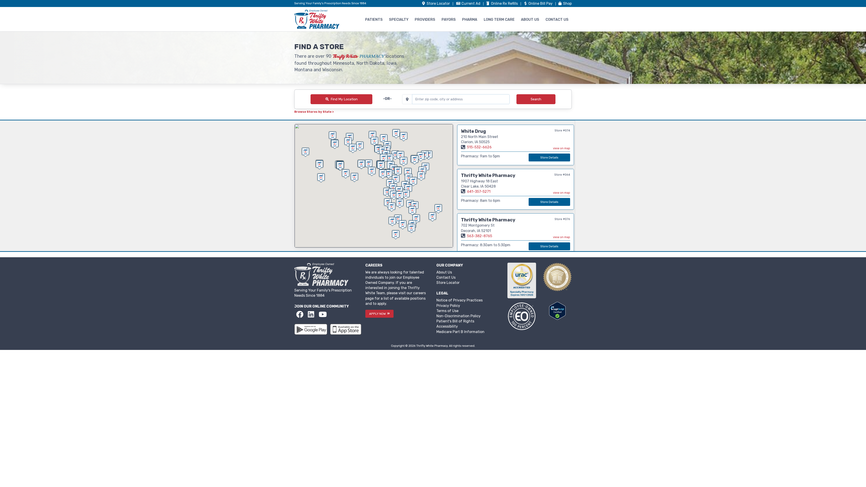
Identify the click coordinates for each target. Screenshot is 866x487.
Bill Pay (540, 3)
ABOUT (530, 19)
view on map (561, 148)
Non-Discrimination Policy (458, 316)
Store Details (549, 157)
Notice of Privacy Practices (459, 300)
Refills (505, 3)
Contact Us (446, 277)
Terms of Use (447, 311)
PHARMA (469, 19)
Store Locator (448, 282)
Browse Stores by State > (314, 111)
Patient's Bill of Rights (455, 321)
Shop (567, 3)
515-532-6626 (479, 147)
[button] (416, 219)
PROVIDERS (425, 19)
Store (438, 3)
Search (536, 99)
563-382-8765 (479, 236)
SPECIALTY (398, 19)
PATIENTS (374, 19)
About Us (444, 272)
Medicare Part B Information (460, 332)
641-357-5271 (479, 191)
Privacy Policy (448, 305)
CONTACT (557, 19)
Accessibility (447, 326)
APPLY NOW (377, 313)
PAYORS (449, 19)
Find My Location (344, 99)
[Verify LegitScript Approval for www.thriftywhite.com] (557, 310)
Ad (471, 3)
